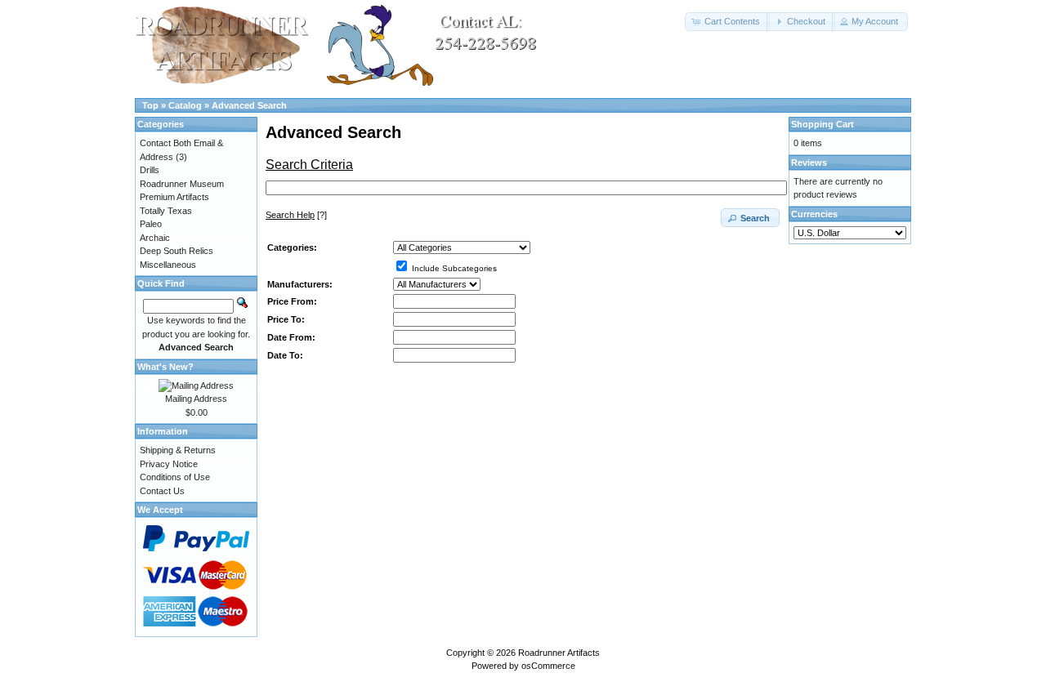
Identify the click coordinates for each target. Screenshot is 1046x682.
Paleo (151, 224)
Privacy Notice (169, 464)
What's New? (165, 367)
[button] (727, 21)
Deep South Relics (176, 251)
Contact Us (162, 491)
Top (150, 105)
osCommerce (548, 666)
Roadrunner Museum (182, 184)
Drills (149, 170)
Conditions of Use (175, 477)
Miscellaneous (168, 265)
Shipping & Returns (178, 450)
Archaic (155, 238)
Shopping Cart (822, 124)
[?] (296, 215)
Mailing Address (196, 398)
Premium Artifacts (174, 197)
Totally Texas (166, 211)
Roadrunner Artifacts (559, 652)
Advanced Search (249, 105)
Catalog (185, 105)
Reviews (809, 162)
